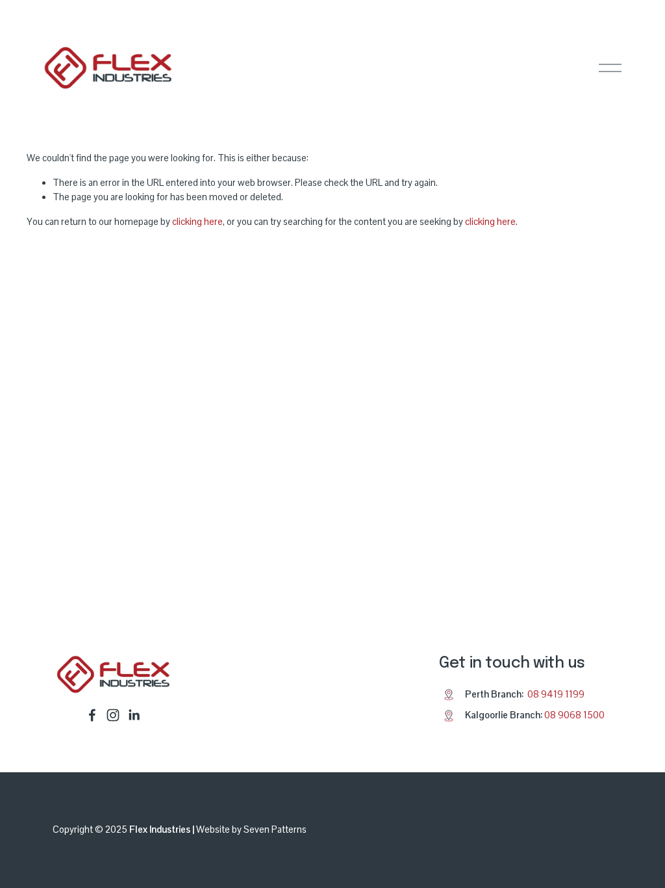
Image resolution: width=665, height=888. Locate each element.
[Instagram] (113, 715)
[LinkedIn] (133, 715)
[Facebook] (92, 715)
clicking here (197, 222)
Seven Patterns (275, 829)
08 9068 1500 (574, 715)
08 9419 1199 (555, 694)
